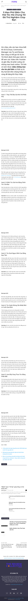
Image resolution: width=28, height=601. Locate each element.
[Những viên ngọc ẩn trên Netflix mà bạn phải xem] (4, 504)
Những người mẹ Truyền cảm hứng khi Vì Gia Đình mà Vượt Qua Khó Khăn (21, 546)
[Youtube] (21, 593)
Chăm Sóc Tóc (7, 5)
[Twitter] (5, 539)
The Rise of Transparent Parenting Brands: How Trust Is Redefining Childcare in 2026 (18, 523)
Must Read (14, 9)
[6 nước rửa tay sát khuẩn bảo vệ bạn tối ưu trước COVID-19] (4, 497)
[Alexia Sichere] (5, 23)
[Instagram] (10, 593)
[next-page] (4, 514)
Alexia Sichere (9, 23)
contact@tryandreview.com (17, 584)
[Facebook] (2, 539)
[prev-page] (2, 514)
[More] (14, 539)
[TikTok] (17, 593)
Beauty (3, 532)
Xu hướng (19, 9)
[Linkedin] (11, 539)
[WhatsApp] (8, 539)
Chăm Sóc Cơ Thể (4, 525)
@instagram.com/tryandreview (14, 558)
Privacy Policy (17, 599)
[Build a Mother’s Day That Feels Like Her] (5, 530)
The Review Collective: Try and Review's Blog (15, 598)
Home (2, 5)
